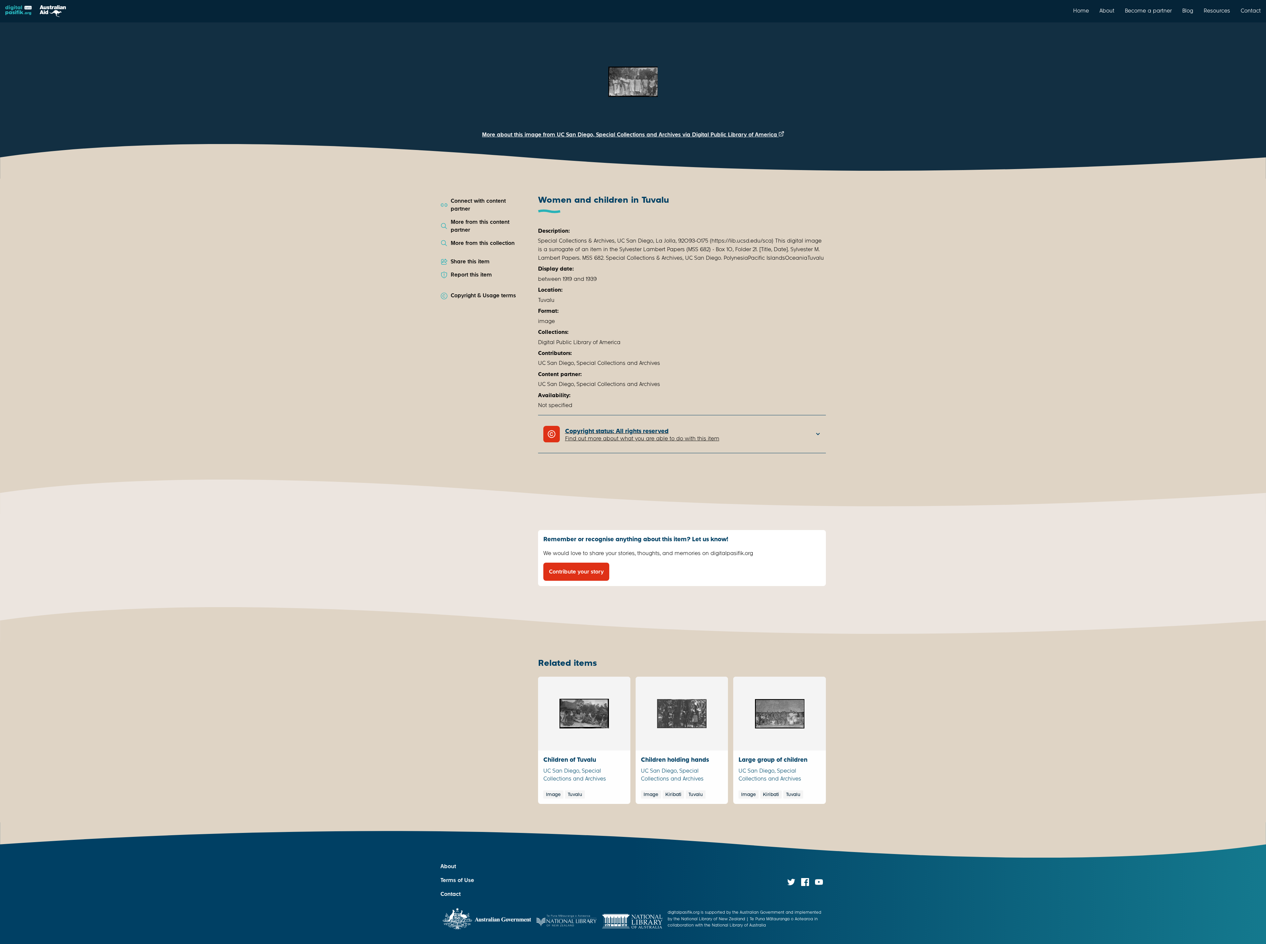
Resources (1217, 10)
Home (1081, 10)
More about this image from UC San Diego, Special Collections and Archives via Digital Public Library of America (630, 134)
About (1107, 10)
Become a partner (1148, 10)
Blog (1187, 10)
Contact (1251, 10)
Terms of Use (457, 880)
